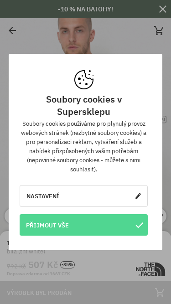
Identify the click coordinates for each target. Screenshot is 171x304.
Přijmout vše (47, 225)
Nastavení (42, 196)
